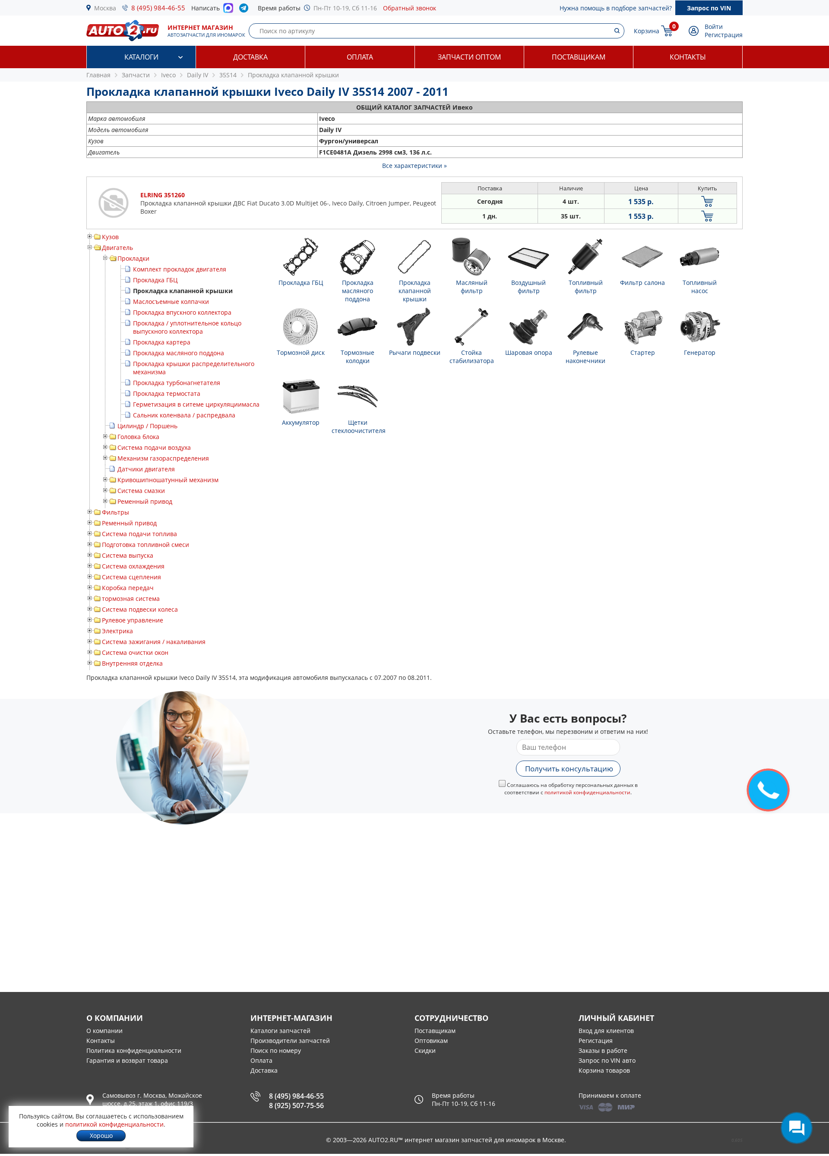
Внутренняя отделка (132, 663)
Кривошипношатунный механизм (167, 480)
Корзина (646, 31)
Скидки (425, 1050)
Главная (98, 75)
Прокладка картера (161, 342)
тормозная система (131, 598)
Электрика (117, 631)
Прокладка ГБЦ (155, 280)
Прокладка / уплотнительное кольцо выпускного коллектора (187, 327)
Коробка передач (128, 588)
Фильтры (115, 512)
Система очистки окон (135, 652)
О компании (104, 1031)
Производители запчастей (290, 1040)
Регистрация (724, 35)
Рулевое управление (132, 620)
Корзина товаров (604, 1070)
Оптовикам (431, 1040)
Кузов (110, 237)
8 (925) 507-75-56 (296, 1105)
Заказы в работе (603, 1050)
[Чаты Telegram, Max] (797, 1128)
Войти (714, 26)
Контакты (688, 57)
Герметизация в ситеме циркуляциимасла (196, 404)
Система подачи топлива (139, 534)
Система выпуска (127, 555)
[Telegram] (245, 10)
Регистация (596, 1040)
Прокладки (133, 258)
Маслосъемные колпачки (171, 301)
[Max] (228, 10)
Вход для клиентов (606, 1031)
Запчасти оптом (469, 57)
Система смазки (141, 490)
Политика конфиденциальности (133, 1050)
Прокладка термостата (166, 393)
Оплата (360, 57)
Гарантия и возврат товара (127, 1060)
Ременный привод (144, 501)
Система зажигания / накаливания (154, 642)
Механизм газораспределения (163, 458)
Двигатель (117, 247)
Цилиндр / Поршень (147, 426)
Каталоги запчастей (280, 1031)
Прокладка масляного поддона (178, 353)
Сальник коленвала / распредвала (184, 415)
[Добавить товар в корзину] (707, 201)
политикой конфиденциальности (587, 792)
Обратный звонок (409, 8)
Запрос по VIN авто (607, 1060)
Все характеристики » (414, 165)
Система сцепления (131, 577)
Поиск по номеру (275, 1050)
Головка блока (138, 437)
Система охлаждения (133, 566)
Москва (105, 8)
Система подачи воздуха (154, 447)
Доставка (250, 57)
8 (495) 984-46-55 (158, 7)
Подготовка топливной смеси (145, 544)
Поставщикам (578, 57)
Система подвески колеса (140, 609)
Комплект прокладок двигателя (179, 269)
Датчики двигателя (146, 469)
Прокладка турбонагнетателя (176, 383)
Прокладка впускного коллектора (182, 312)
